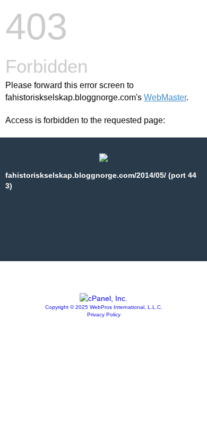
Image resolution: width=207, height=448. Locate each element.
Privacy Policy (103, 314)
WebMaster (165, 97)
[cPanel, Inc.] (103, 298)
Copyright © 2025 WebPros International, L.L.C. (103, 307)
